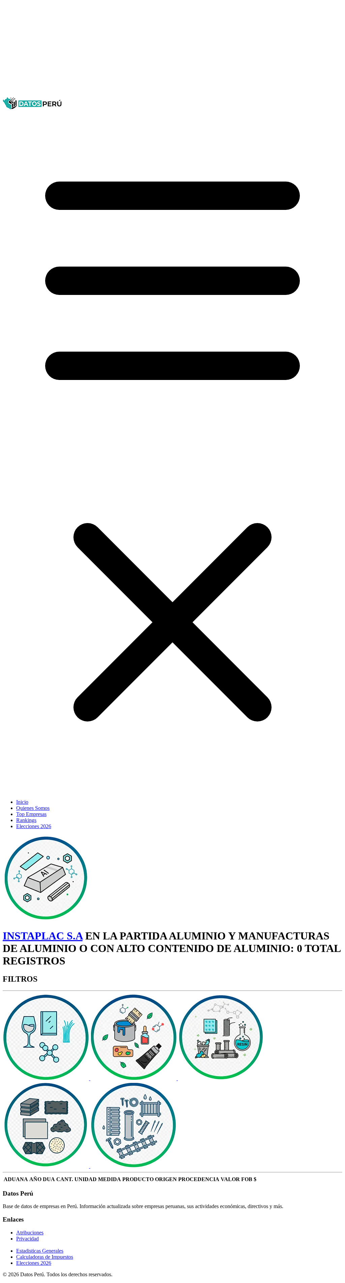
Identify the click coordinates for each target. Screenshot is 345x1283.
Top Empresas (31, 814)
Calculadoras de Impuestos (44, 1257)
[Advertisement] (172, 50)
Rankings (26, 820)
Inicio (22, 802)
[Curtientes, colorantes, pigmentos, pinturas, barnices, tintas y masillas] (134, 1078)
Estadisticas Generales (39, 1251)
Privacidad (27, 1238)
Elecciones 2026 (33, 826)
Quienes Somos (33, 808)
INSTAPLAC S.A (43, 936)
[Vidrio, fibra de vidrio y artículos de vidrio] (46, 1078)
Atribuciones (29, 1232)
